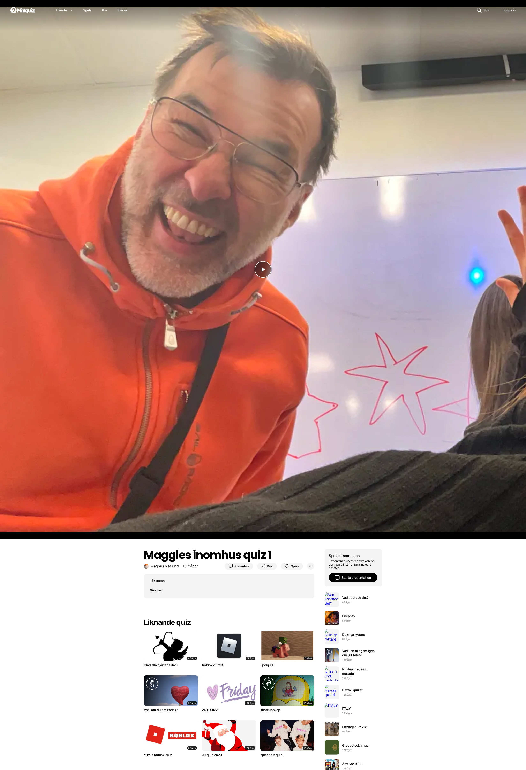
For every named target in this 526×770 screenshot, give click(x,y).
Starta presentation (356, 577)
